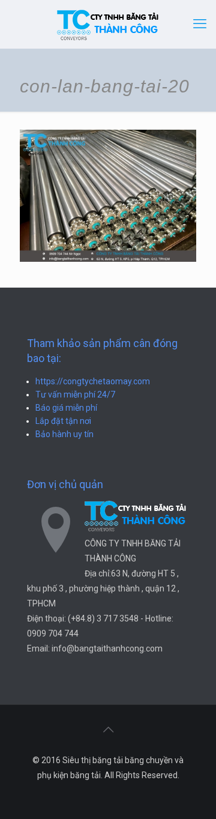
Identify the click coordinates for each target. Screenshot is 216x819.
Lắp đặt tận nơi (63, 421)
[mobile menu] (200, 24)
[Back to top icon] (108, 729)
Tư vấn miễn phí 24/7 (75, 394)
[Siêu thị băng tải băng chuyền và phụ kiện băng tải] (108, 24)
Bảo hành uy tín (64, 434)
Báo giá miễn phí (66, 408)
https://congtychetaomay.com (92, 381)
